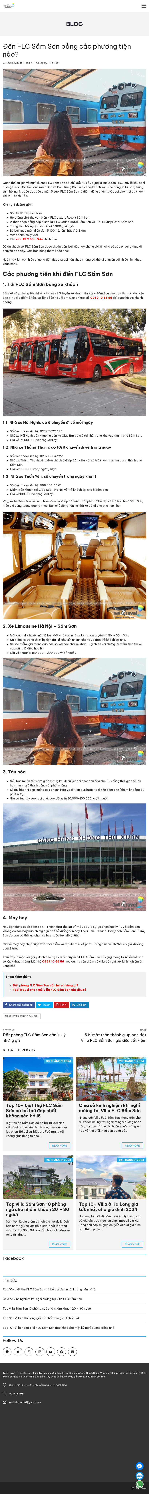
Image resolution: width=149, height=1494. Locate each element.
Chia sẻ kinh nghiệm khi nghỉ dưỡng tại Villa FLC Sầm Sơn (110, 1108)
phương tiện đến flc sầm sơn (21, 1016)
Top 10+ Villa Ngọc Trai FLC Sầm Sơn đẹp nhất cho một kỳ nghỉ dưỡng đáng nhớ (58, 1328)
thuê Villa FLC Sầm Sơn (53, 989)
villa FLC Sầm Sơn (29, 239)
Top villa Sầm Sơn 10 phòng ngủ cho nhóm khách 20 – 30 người (37, 1209)
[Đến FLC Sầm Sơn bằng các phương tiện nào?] (74, 122)
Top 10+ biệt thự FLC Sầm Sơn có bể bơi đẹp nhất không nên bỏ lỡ (34, 1111)
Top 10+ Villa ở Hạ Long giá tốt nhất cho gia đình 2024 (108, 1206)
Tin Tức (54, 62)
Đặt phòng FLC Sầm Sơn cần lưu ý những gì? (45, 985)
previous (34, 1035)
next (113, 1035)
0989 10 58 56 (101, 297)
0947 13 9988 (17, 1393)
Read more (59, 1145)
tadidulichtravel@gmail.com (25, 1402)
